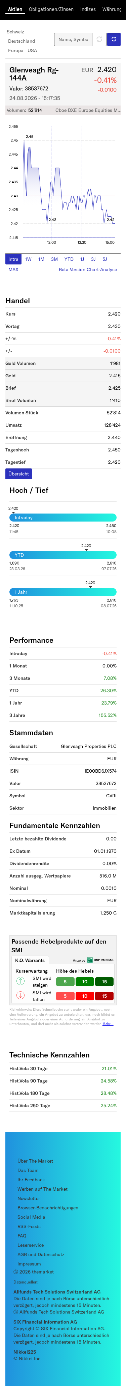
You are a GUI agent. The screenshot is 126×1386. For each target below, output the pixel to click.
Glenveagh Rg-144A (34, 73)
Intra (13, 259)
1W (28, 259)
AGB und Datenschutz (40, 1254)
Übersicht (18, 473)
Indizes (88, 9)
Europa (16, 50)
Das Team (28, 1170)
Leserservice (30, 1245)
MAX (13, 269)
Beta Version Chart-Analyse (88, 269)
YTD (69, 259)
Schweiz (15, 31)
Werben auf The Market (42, 1189)
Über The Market (35, 1161)
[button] (114, 39)
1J (82, 259)
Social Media (31, 1217)
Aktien (15, 9)
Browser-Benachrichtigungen (47, 1207)
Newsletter (28, 1198)
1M (41, 259)
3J (93, 259)
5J (104, 259)
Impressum (29, 1263)
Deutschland (21, 41)
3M (54, 259)
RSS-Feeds (29, 1226)
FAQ (21, 1235)
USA (32, 50)
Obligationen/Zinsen (51, 9)
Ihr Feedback (31, 1179)
